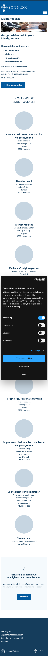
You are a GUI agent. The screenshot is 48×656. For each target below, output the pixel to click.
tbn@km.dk (24, 457)
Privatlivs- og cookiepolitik (12, 638)
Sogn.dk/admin (13, 651)
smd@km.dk (24, 544)
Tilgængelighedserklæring (12, 634)
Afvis (24, 374)
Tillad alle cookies (24, 358)
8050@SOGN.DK (21, 74)
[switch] (41, 325)
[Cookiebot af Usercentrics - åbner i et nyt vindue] (34, 279)
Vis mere (24, 597)
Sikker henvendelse (13, 85)
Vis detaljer (35, 350)
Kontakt (4, 641)
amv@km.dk (24, 503)
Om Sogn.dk (6, 631)
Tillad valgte (24, 366)
